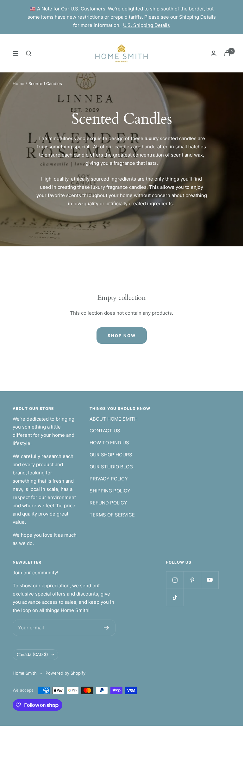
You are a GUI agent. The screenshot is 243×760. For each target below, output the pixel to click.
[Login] (213, 53)
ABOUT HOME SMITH (114, 419)
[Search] (29, 53)
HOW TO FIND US (109, 443)
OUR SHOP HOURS (111, 455)
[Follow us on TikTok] (175, 597)
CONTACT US (105, 431)
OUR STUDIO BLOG (111, 467)
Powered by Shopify (65, 673)
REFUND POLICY (108, 503)
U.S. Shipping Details (146, 25)
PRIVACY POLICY (109, 479)
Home (18, 83)
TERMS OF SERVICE (112, 515)
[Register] (106, 628)
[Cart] (227, 53)
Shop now (122, 335)
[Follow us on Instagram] (175, 580)
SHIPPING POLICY (110, 491)
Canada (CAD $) (32, 654)
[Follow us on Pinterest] (192, 580)
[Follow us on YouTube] (209, 580)
